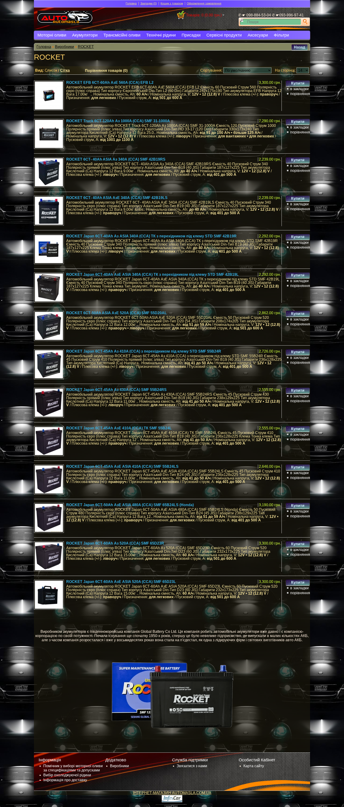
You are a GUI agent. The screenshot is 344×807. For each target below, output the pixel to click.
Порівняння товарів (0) (106, 71)
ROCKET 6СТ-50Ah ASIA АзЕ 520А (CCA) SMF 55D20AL (116, 313)
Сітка (65, 70)
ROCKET (86, 47)
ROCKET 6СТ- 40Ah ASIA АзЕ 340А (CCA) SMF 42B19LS (117, 198)
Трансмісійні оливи (121, 35)
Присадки (191, 35)
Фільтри (281, 35)
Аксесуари (258, 35)
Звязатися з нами (192, 766)
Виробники (64, 47)
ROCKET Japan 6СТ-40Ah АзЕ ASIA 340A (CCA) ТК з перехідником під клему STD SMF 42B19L (152, 274)
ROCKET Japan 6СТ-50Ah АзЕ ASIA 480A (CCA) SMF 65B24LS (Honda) (130, 505)
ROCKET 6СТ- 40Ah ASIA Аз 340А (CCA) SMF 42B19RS (115, 159)
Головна (131, 3)
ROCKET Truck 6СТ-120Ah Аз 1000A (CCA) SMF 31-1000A (118, 121)
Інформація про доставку (65, 780)
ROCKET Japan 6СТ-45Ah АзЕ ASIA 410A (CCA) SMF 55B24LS (122, 466)
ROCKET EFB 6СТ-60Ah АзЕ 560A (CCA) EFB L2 (110, 83)
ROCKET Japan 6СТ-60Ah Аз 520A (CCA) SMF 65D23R (115, 543)
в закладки (299, 89)
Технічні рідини (161, 35)
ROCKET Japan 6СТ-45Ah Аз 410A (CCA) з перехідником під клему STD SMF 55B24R (143, 351)
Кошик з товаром (172, 3)
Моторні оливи (51, 35)
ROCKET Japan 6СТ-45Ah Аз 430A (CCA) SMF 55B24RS (116, 390)
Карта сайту (253, 766)
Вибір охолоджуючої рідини (67, 775)
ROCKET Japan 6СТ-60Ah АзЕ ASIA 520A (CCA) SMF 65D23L (121, 582)
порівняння (300, 94)
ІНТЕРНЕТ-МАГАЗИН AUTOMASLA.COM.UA (172, 793)
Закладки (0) (148, 3)
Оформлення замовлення (204, 3)
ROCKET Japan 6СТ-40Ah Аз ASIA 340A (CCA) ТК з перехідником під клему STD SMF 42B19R (151, 236)
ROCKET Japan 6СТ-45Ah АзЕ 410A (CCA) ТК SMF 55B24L (119, 428)
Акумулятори (85, 35)
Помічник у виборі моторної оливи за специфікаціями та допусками (73, 768)
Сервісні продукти (224, 35)
